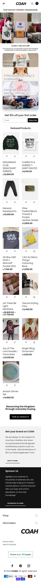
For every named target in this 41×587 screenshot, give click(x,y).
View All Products (20, 417)
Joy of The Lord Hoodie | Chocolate (10, 351)
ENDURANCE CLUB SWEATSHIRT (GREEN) (9, 167)
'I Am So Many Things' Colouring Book (29, 262)
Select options (15, 156)
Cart (36, 3)
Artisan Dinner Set (10, 393)
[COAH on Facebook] (12, 565)
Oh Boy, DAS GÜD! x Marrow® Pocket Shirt (9, 262)
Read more (34, 202)
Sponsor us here (15, 503)
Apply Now (12, 461)
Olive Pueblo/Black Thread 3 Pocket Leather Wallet (30, 214)
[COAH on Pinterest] (20, 565)
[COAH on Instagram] (28, 565)
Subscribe (33, 120)
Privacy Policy (8, 541)
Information (9, 523)
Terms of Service (9, 544)
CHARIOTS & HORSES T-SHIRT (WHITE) (29, 165)
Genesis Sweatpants (9, 210)
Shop (5, 515)
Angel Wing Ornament (28, 350)
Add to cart (34, 251)
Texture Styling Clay (30, 305)
